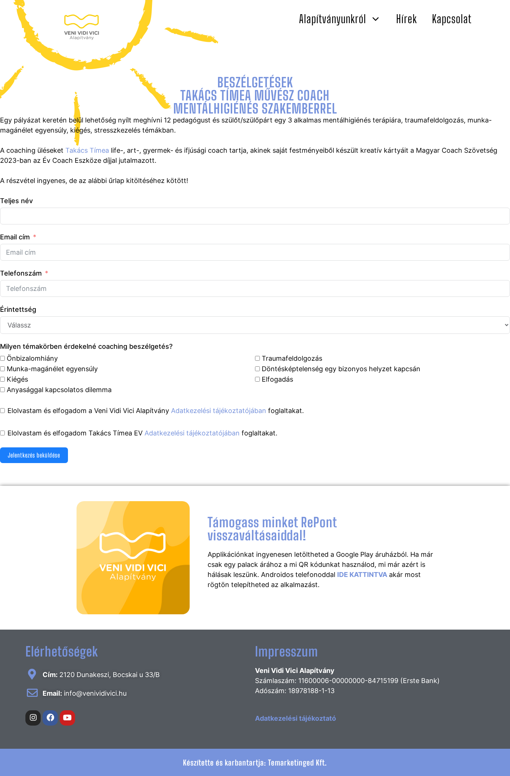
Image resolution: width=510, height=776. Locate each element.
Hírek (406, 18)
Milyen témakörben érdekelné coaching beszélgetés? (86, 346)
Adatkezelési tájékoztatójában (218, 411)
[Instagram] (33, 718)
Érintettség (18, 309)
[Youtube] (67, 718)
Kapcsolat (452, 18)
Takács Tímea (87, 150)
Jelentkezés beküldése (34, 455)
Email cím (15, 237)
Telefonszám (21, 273)
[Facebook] (50, 718)
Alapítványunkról (332, 18)
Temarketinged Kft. (297, 762)
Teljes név (16, 201)
